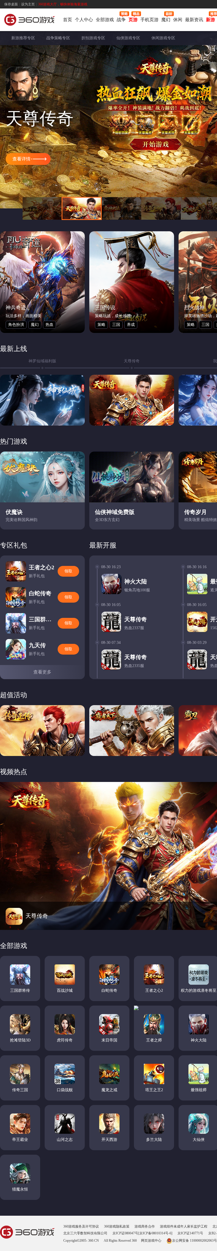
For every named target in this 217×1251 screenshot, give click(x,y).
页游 (133, 19)
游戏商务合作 (144, 1226)
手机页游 (149, 19)
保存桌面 (11, 4)
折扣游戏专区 (93, 38)
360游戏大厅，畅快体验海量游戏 (62, 4)
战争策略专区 (58, 38)
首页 (67, 19)
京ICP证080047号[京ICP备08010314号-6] (142, 1233)
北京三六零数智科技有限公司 (85, 1233)
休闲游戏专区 (163, 38)
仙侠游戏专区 (128, 38)
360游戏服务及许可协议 (81, 1226)
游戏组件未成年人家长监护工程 (183, 1226)
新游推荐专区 (23, 38)
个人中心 (84, 19)
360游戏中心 (29, 20)
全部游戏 (105, 19)
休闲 (177, 19)
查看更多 (42, 672)
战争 (121, 19)
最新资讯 (194, 19)
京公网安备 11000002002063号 (194, 1241)
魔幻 (165, 19)
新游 (210, 19)
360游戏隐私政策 (116, 1226)
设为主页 (28, 4)
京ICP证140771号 (190, 1233)
